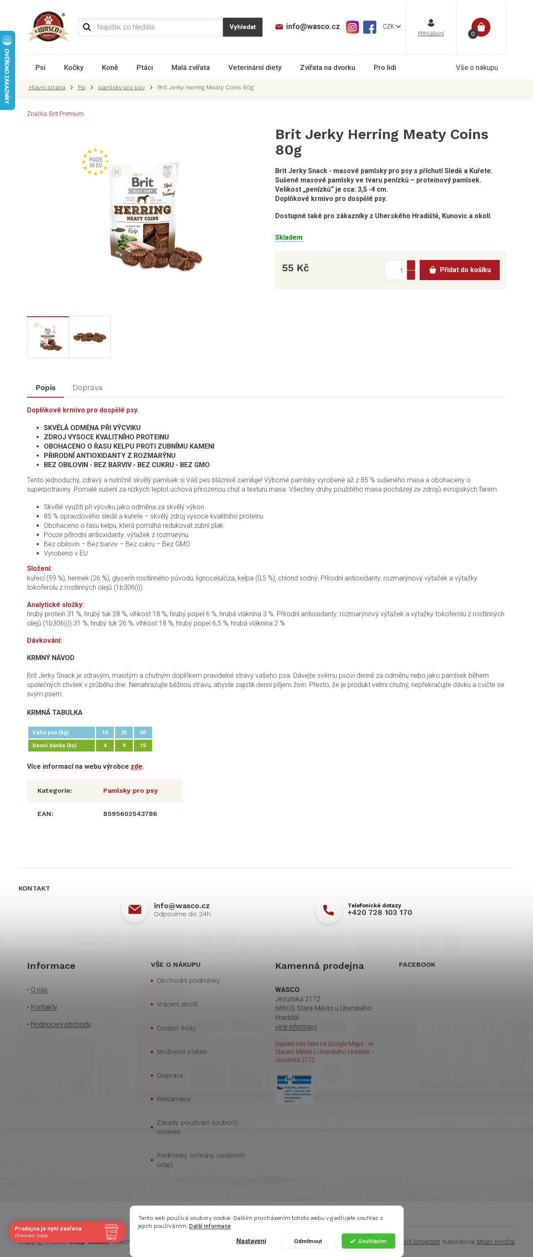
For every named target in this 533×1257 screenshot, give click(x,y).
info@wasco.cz (182, 905)
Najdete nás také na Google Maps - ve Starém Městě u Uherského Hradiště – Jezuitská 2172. (325, 1052)
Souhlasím (372, 1241)
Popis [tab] (45, 387)
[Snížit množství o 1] (411, 275)
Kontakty (44, 1007)
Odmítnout (308, 1241)
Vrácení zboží (177, 1004)
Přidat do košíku (465, 270)
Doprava (170, 1075)
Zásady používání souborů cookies (197, 1127)
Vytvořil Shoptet (413, 1242)
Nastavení (251, 1241)
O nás (39, 990)
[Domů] (49, 87)
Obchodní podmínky (188, 980)
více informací (296, 1027)
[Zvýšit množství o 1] (411, 265)
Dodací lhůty (176, 1028)
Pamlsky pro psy (130, 790)
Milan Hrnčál (496, 1242)
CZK (389, 26)
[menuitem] (40, 67)
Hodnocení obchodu (61, 1024)
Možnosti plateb (182, 1052)
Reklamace (174, 1099)
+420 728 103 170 (380, 912)
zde (136, 766)
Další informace (210, 1225)
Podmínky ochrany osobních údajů (201, 1160)
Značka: (55, 113)
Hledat (242, 27)
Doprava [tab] (87, 387)
